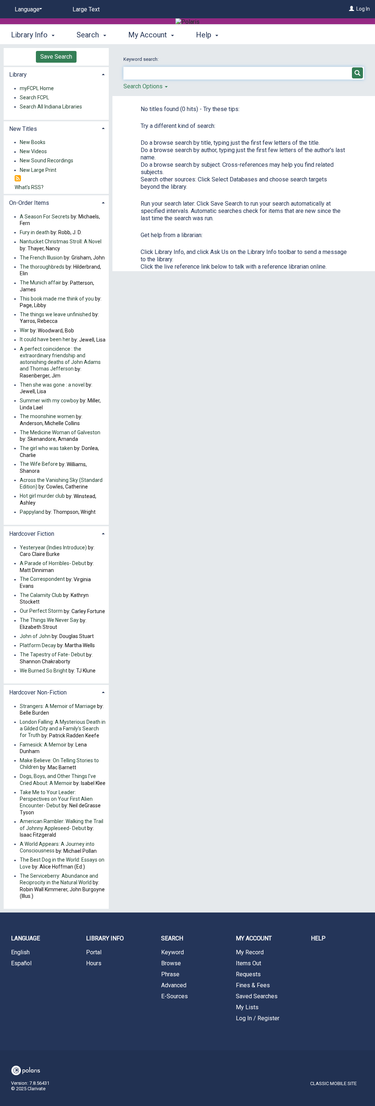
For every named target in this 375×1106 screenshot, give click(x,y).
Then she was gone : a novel (52, 385)
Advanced (173, 985)
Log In (363, 9)
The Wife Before (39, 464)
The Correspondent (42, 579)
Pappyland (32, 512)
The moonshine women (47, 417)
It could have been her (45, 340)
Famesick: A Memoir (43, 745)
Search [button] (89, 34)
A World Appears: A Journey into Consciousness (57, 847)
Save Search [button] (56, 56)
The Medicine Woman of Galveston (60, 432)
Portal (93, 952)
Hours (93, 963)
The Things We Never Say (49, 620)
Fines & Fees (253, 985)
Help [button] (204, 34)
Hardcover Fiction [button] (31, 533)
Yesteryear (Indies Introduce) (53, 547)
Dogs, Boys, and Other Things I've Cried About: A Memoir (58, 780)
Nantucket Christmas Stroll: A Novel (60, 242)
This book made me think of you (57, 299)
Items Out (248, 963)
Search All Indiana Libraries (51, 107)
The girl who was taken (46, 448)
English (20, 952)
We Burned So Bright (43, 671)
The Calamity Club (41, 595)
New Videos (33, 152)
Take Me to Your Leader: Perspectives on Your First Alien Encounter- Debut (56, 798)
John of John (36, 636)
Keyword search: (141, 59)
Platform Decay (38, 645)
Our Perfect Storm (41, 611)
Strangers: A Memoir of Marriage (58, 706)
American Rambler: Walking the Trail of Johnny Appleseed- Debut (61, 825)
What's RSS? (29, 187)
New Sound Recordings (46, 161)
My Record (250, 952)
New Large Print (38, 170)
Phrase (170, 974)
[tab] (56, 74)
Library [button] (18, 74)
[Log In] (351, 9)
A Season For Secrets (45, 217)
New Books (32, 142)
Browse (171, 963)
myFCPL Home (37, 88)
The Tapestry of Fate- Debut (52, 655)
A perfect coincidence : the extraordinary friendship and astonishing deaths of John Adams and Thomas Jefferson (60, 359)
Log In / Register (257, 1018)
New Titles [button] (23, 128)
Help (318, 938)
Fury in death (34, 232)
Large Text (86, 9)
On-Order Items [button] (29, 202)
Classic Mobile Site (333, 1083)
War (24, 330)
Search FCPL (34, 97)
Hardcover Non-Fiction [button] (38, 692)
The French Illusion (41, 258)
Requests (248, 974)
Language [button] (25, 938)
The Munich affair (40, 283)
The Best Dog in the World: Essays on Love (62, 863)
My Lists (247, 1007)
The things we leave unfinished (55, 314)
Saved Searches (257, 996)
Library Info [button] (30, 34)
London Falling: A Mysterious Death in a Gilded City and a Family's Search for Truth (62, 728)
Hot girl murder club (42, 496)
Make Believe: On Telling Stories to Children (59, 763)
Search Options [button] (143, 86)
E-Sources (174, 996)
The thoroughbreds (42, 267)
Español (21, 963)
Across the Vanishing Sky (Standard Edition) (61, 483)
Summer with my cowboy (49, 400)
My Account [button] (148, 34)
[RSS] (18, 179)
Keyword (172, 952)
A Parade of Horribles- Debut (53, 563)
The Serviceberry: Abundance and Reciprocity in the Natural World (59, 879)
